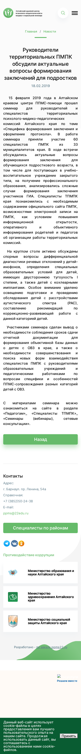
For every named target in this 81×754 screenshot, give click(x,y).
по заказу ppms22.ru (51, 647)
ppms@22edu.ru (16, 513)
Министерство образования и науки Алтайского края (51, 572)
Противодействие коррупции (28, 555)
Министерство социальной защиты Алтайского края (49, 621)
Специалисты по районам (40, 528)
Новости (49, 31)
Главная (31, 31)
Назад (40, 439)
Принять (69, 736)
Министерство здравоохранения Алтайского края (51, 597)
